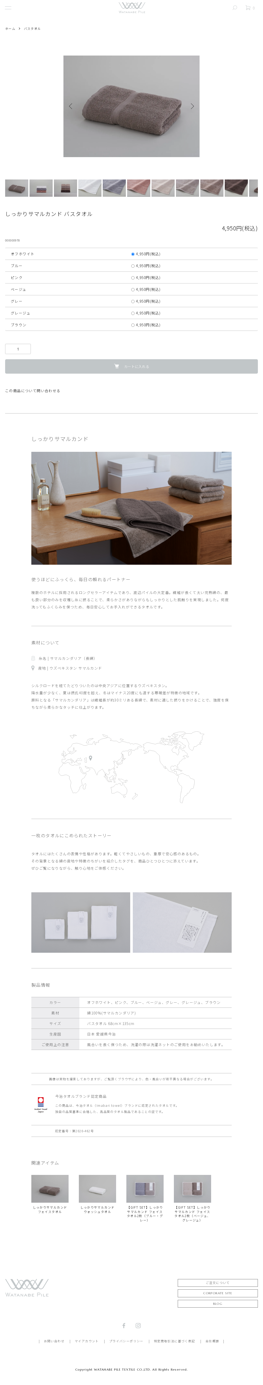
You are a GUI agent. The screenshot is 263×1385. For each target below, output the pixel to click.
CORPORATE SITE (217, 1293)
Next (192, 106)
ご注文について (218, 1283)
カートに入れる (136, 366)
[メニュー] (7, 7)
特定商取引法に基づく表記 (174, 1341)
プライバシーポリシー (126, 1341)
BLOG (218, 1304)
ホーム (10, 28)
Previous (71, 106)
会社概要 (212, 1341)
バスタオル (32, 28)
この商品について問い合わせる (33, 390)
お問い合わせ (54, 1341)
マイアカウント (87, 1341)
